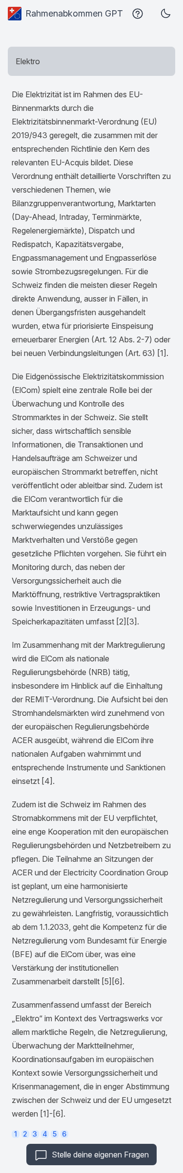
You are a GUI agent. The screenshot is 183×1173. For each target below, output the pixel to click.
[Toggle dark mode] (165, 13)
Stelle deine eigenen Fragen (100, 1154)
